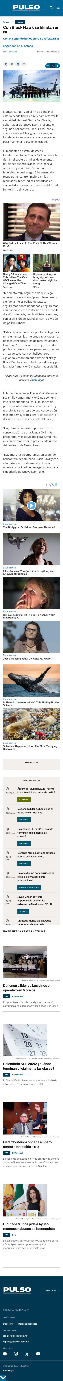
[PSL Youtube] (38, 1354)
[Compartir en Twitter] (12, 64)
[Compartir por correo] (24, 64)
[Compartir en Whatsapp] (18, 64)
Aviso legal (8, 1370)
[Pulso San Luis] (26, 8)
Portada (6, 22)
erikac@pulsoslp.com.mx (15, 1335)
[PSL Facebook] (5, 1354)
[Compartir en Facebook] (6, 64)
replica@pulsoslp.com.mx (16, 1341)
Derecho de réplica (27, 1323)
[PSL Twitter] (27, 1354)
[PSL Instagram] (16, 1354)
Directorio (8, 1323)
